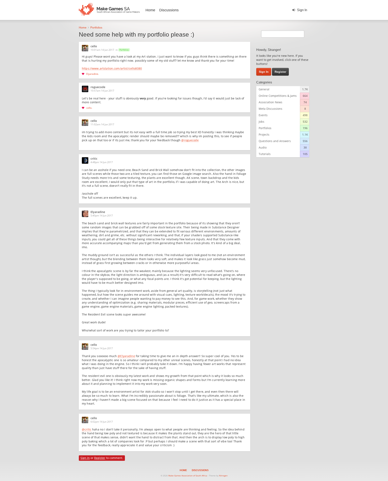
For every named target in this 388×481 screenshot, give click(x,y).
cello (94, 46)
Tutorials (265, 154)
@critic (86, 429)
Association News (270, 102)
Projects (264, 134)
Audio (263, 147)
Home (150, 10)
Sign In (302, 10)
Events (263, 115)
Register (99, 458)
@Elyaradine (126, 356)
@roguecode (189, 140)
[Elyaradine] (86, 214)
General (264, 89)
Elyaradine (92, 73)
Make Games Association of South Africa (187, 475)
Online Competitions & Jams (278, 96)
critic (94, 158)
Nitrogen (223, 475)
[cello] (86, 48)
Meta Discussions (270, 109)
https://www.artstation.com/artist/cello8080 (112, 68)
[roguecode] (86, 89)
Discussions (169, 10)
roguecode (98, 87)
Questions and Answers (275, 141)
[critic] (86, 160)
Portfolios (124, 49)
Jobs (261, 121)
